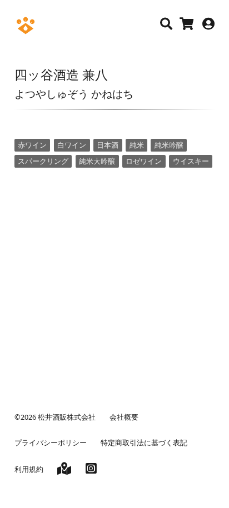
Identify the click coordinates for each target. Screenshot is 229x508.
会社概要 (123, 417)
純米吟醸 (169, 145)
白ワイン (71, 145)
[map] (64, 470)
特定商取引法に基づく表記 (144, 442)
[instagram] (91, 470)
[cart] (186, 26)
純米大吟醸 (97, 161)
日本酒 (107, 145)
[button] (166, 24)
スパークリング (43, 161)
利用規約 (28, 469)
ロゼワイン (144, 161)
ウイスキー (191, 161)
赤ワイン (32, 145)
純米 (137, 145)
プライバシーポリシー (50, 442)
